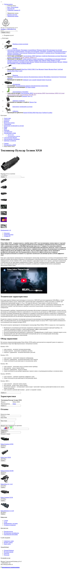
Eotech (43, 79)
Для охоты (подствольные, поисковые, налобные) (39, 51)
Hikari (16, 71)
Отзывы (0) (7, 236)
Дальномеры (7, 124)
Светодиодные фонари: (14, 50)
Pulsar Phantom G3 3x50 (7, 510)
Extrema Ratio (11, 71)
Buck (55, 69)
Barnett (25, 112)
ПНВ (5, 128)
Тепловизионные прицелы (23, 85)
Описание (7, 233)
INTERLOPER (31, 112)
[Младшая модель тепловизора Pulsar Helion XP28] (10, 172)
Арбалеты (15, 111)
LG (31, 96)
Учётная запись (8, 4)
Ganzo (20, 71)
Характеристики (8, 234)
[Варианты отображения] (4, 228)
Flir (26, 87)
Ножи (14, 68)
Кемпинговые (32, 53)
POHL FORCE (32, 69)
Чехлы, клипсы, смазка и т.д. (28, 57)
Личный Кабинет (9, 550)
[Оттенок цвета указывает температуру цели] (4, 222)
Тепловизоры (16, 84)
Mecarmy (60, 62)
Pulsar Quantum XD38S (7, 470)
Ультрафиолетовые (60, 53)
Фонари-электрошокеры (14, 54)
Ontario (46, 69)
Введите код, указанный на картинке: (11, 425)
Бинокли (6, 121)
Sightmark (25, 79)
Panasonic (24, 96)
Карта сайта (7, 544)
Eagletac (36, 60)
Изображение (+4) (6, 230)
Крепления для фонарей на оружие (22, 106)
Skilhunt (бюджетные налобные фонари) (46, 62)
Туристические (23, 53)
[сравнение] (23, 177)
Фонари (14, 48)
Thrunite (52, 60)
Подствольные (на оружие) (54, 50)
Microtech (41, 69)
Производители (8, 531)
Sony (29, 96)
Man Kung (39, 112)
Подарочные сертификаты (11, 533)
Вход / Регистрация (12, 7)
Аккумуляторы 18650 (29, 56)
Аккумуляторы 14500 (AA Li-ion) (55, 93)
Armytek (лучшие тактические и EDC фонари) (20, 60)
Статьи (6, 520)
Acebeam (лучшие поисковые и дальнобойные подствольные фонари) (46, 59)
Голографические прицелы (21, 76)
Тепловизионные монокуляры (39, 85)
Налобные (16, 53)
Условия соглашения (10, 525)
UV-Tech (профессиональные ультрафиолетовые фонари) (33, 61)
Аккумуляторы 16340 (13, 94)
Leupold (34, 79)
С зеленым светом (49, 53)
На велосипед (40, 53)
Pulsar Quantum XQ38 (7, 497)
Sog (37, 69)
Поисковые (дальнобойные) (29, 50)
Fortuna (33, 87)
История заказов (8, 552)
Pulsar (29, 87)
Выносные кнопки (9, 122)
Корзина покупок (12, 14)
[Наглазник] (4, 183)
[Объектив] (4, 196)
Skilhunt (65, 62)
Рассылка (6, 555)
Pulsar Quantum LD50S (7, 444)
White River (24, 69)
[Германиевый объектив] (4, 190)
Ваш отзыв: (4, 420)
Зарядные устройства (42, 56)
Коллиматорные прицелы (36, 76)
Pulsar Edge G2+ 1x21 (7, 484)
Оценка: (3, 416)
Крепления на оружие (54, 56)
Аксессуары (7, 118)
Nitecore (44, 60)
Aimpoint (38, 79)
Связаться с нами (9, 541)
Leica (30, 79)
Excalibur (49, 112)
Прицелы (15, 75)
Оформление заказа (12, 16)
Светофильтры (16, 57)
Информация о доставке (11, 523)
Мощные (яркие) (41, 50)
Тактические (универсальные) (15, 51)
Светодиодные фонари (10, 137)
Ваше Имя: (4, 417)
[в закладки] (22, 177)
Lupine (24, 59)
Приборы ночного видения (20, 44)
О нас (5, 522)
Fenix (40, 60)
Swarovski (48, 79)
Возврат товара (8, 542)
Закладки (6, 553)
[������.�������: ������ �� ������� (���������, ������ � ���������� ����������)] (10, 567)
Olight (48, 60)
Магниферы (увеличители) (51, 76)
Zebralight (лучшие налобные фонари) (20, 63)
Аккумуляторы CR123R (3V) (28, 94)
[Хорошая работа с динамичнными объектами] (4, 209)
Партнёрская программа (11, 534)
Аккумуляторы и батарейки (20, 91)
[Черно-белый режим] (4, 215)
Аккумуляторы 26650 (39, 93)
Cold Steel (60, 69)
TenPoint (44, 112)
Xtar (8, 63)
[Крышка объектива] (4, 203)
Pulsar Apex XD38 (6, 457)
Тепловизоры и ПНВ (10, 133)
